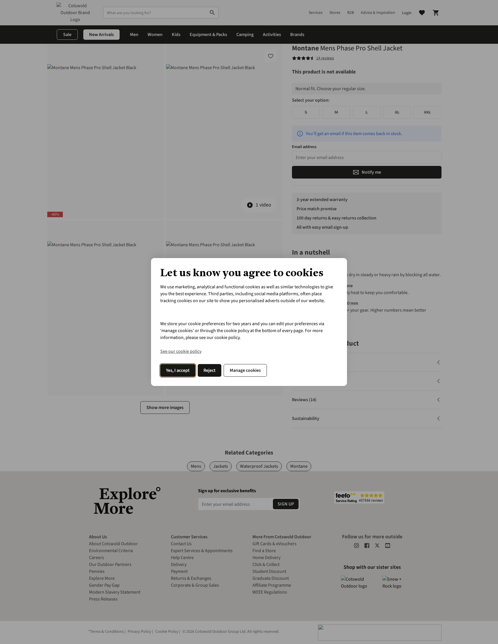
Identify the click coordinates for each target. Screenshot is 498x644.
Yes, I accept (178, 370)
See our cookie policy (180, 351)
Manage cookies (245, 370)
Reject (209, 370)
